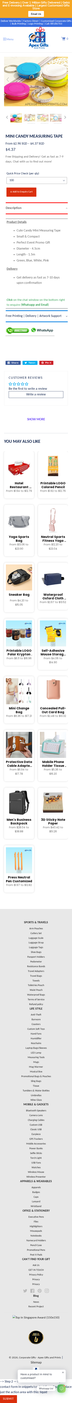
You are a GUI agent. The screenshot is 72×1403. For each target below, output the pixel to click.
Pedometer (36, 961)
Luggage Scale (36, 938)
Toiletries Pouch (36, 985)
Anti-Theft (36, 1014)
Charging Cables (36, 1120)
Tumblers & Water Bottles (36, 1090)
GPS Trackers (36, 1139)
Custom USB (36, 1125)
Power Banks (36, 1148)
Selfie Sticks (36, 1153)
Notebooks (36, 1235)
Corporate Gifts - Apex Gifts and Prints (40, 1357)
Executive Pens (36, 1217)
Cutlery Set (36, 933)
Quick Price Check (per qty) (22, 173)
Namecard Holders (36, 1240)
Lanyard (36, 1201)
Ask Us (36, 1265)
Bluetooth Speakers (36, 1110)
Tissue (36, 1086)
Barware (36, 1019)
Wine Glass (36, 1100)
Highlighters (36, 1226)
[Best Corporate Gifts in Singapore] (36, 1348)
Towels (36, 980)
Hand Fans (36, 1033)
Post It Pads (36, 1255)
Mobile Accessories (36, 1143)
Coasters (36, 1024)
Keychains (36, 1043)
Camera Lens (36, 1115)
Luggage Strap (36, 942)
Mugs (36, 1062)
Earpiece (36, 1134)
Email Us (36, 14)
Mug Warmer (36, 1067)
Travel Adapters (36, 971)
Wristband (36, 1206)
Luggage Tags (36, 947)
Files (36, 1221)
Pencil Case (36, 1245)
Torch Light (36, 1158)
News (36, 1302)
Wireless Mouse (36, 1172)
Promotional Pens (36, 1250)
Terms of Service (36, 999)
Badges (36, 1192)
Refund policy (36, 1004)
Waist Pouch (36, 990)
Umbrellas (36, 1095)
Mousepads (36, 1231)
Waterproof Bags (36, 995)
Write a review (36, 394)
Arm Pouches (36, 928)
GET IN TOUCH (36, 1270)
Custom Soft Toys (36, 1029)
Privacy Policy (36, 1274)
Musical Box (36, 1071)
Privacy (36, 1279)
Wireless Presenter (36, 1177)
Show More (36, 419)
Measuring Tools (36, 1057)
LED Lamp (36, 1053)
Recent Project (36, 1306)
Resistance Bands (36, 966)
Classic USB (36, 1129)
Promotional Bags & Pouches (36, 1076)
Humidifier (36, 1038)
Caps (36, 1197)
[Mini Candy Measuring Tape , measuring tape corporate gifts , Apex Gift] (16, 118)
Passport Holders (36, 957)
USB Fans (36, 1162)
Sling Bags (36, 1081)
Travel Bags (36, 976)
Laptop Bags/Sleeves (36, 1048)
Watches (36, 1167)
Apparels (36, 1187)
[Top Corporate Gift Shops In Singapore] (36, 1317)
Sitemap (36, 1362)
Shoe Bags (36, 952)
